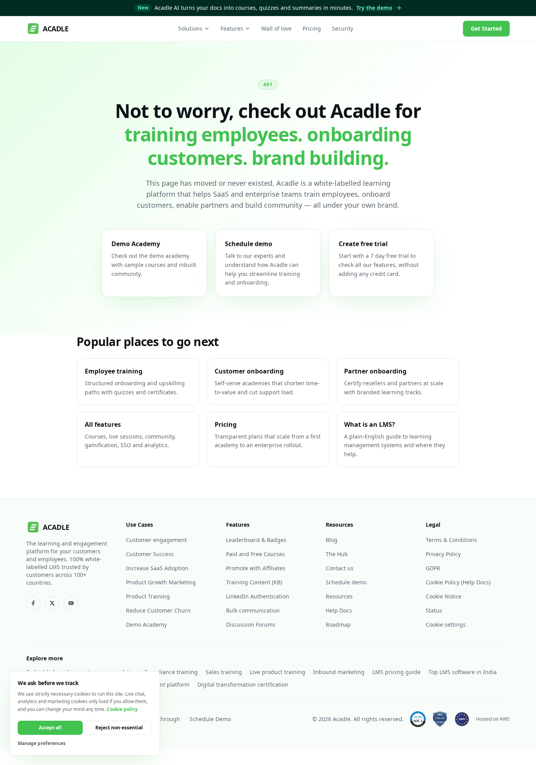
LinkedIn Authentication (257, 596)
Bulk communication (253, 610)
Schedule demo (346, 582)
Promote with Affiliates (255, 568)
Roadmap (338, 624)
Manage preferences (42, 743)
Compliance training (171, 672)
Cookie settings (446, 624)
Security (342, 28)
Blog (331, 540)
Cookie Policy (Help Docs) (458, 582)
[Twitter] (52, 603)
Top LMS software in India (462, 672)
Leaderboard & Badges (256, 540)
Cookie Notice (443, 596)
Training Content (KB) (254, 582)
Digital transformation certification (242, 684)
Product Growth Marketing (161, 582)
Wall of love (276, 28)
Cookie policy (122, 709)
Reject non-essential (119, 727)
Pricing (312, 28)
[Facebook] (33, 603)
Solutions (190, 28)
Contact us (340, 568)
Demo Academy (146, 624)
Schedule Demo (210, 719)
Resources (339, 596)
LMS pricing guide (396, 672)
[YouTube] (71, 603)
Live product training (277, 672)
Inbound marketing (339, 672)
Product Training (148, 596)
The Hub (337, 554)
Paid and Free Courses (255, 554)
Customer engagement (156, 540)
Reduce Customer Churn (158, 610)
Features (232, 28)
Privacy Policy (443, 554)
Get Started (486, 28)
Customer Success (150, 554)
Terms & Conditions (451, 540)
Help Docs (339, 610)
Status (434, 610)
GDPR (433, 568)
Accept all (50, 727)
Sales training (224, 672)
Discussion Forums (250, 624)
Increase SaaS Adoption (157, 568)
